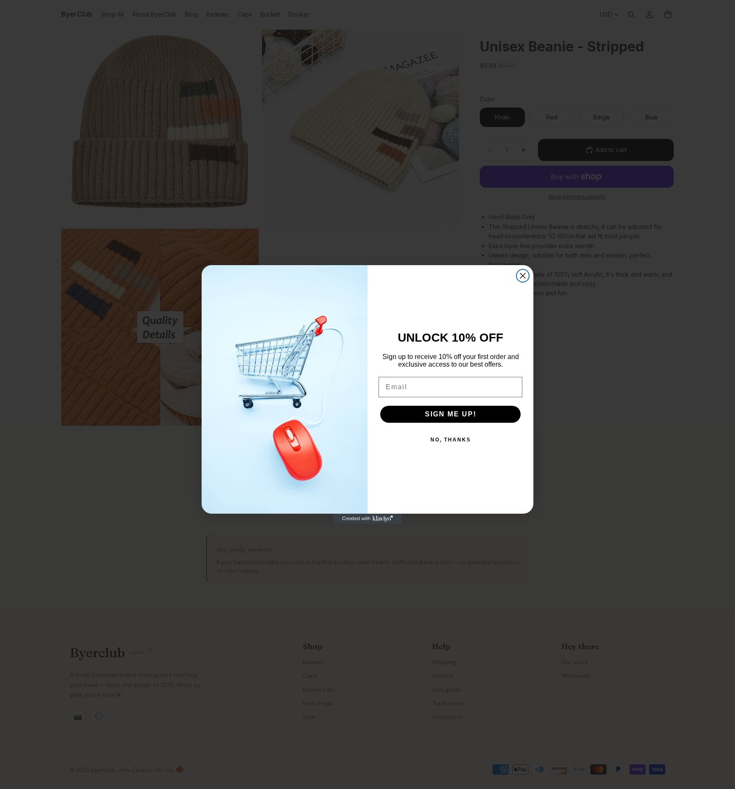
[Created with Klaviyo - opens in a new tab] (367, 519)
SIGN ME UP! (450, 414)
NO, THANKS (450, 440)
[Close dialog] (522, 275)
